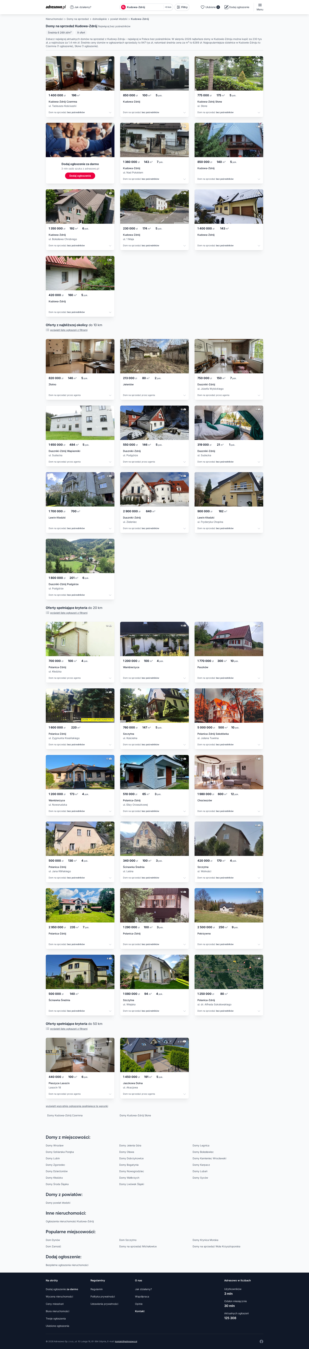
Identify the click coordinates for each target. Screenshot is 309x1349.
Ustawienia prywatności (104, 1303)
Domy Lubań (200, 1171)
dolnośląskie (99, 18)
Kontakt (139, 1311)
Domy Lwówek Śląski (131, 1184)
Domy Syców (200, 1177)
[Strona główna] (57, 7)
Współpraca (142, 1296)
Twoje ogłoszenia (56, 1318)
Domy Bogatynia (129, 1164)
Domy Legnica (201, 1145)
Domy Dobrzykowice (131, 1158)
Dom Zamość (53, 1246)
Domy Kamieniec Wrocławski (209, 1158)
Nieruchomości (54, 18)
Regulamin (96, 1289)
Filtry (184, 7)
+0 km (168, 7)
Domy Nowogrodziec (131, 1171)
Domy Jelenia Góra (130, 1145)
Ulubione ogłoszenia (57, 1325)
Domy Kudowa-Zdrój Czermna (65, 1115)
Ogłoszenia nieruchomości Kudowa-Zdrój (70, 1221)
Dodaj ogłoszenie (62, 1289)
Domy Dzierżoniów (57, 1171)
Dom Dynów (53, 1239)
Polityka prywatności (102, 1296)
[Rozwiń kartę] (110, 113)
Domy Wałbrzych (129, 1177)
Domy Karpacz (201, 1164)
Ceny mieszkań (55, 1303)
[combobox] (144, 7)
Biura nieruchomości (57, 1311)
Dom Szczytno (127, 1239)
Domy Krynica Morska (205, 1239)
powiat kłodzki (118, 18)
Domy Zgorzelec (55, 1164)
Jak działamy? (82, 7)
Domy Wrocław (54, 1145)
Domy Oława (126, 1151)
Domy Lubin (53, 1158)
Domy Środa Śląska (57, 1184)
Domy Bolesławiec (203, 1151)
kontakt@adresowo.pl (126, 1341)
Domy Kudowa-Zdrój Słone (135, 1115)
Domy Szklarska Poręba (60, 1151)
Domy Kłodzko (54, 1177)
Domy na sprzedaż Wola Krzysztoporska (216, 1246)
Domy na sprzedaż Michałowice (138, 1246)
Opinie (139, 1303)
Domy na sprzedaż (78, 18)
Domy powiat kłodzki (58, 1202)
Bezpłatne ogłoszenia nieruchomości (67, 1264)
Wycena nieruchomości (59, 1296)
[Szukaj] (123, 7)
